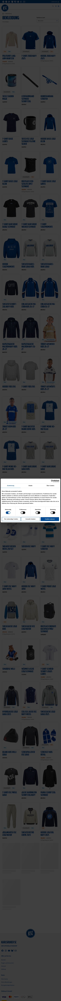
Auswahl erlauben (30, 519)
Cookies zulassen (50, 519)
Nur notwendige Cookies (11, 519)
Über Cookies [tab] (50, 485)
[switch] (23, 513)
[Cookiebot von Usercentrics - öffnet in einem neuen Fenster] (52, 481)
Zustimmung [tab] (10, 485)
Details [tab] (30, 485)
